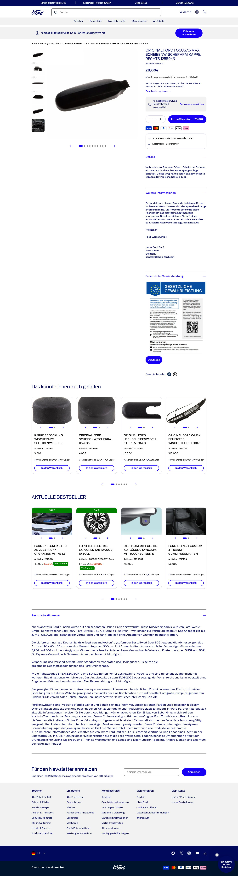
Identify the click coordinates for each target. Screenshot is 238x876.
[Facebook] (173, 853)
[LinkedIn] (205, 853)
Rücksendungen (111, 828)
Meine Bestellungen (182, 802)
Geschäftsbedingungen (62, 665)
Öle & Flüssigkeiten (78, 828)
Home (35, 43)
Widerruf (185, 12)
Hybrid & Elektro (41, 828)
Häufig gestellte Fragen (115, 833)
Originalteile (141, 3)
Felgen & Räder (40, 802)
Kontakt (106, 797)
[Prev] (102, 484)
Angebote (158, 21)
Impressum (142, 818)
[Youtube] (197, 853)
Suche (63, 12)
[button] (226, 864)
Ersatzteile (96, 21)
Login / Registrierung (183, 797)
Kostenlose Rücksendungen (97, 3)
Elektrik (71, 807)
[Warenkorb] (204, 11)
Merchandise (139, 21)
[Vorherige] (70, 146)
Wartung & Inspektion (50, 43)
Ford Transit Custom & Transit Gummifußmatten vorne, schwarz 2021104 (185, 554)
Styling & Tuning (41, 823)
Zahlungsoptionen (112, 807)
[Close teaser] (217, 855)
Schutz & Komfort (42, 818)
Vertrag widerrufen (112, 823)
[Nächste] (114, 146)
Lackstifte (72, 818)
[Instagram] (189, 853)
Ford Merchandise (42, 833)
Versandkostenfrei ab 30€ (53, 3)
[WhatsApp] (175, 374)
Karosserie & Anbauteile (80, 812)
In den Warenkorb (52, 468)
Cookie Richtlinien (146, 807)
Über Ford (142, 802)
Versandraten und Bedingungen (118, 662)
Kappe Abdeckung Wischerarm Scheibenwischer (48, 439)
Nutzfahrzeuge (116, 21)
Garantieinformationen (115, 818)
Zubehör (78, 21)
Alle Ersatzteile (75, 797)
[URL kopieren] (170, 374)
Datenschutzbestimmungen (152, 812)
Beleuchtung (74, 802)
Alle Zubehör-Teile (42, 797)
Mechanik (72, 823)
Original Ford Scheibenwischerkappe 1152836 (98, 439)
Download (154, 360)
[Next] (63, 427)
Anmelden (194, 772)
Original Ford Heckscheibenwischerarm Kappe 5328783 (145, 439)
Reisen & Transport (43, 812)
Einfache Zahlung (184, 3)
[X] (181, 853)
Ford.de (140, 797)
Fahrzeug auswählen (188, 33)
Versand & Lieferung (113, 812)
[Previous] (41, 427)
